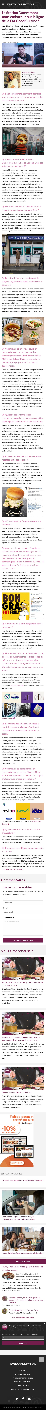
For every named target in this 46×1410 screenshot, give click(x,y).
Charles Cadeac (16, 685)
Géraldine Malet (28, 72)
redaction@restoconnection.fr (23, 1389)
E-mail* (6, 908)
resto (20, 4)
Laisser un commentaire (23, 940)
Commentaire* (9, 917)
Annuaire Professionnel (23, 1378)
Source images (7, 718)
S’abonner (23, 1343)
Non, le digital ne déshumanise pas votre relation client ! (23, 1253)
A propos (23, 1371)
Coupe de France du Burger (12, 869)
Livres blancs (23, 1385)
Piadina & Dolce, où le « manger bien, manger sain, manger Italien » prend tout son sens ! (26, 1300)
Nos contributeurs (23, 1374)
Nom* (5, 899)
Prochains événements (23, 1382)
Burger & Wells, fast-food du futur (23, 1310)
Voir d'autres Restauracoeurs (23, 1317)
